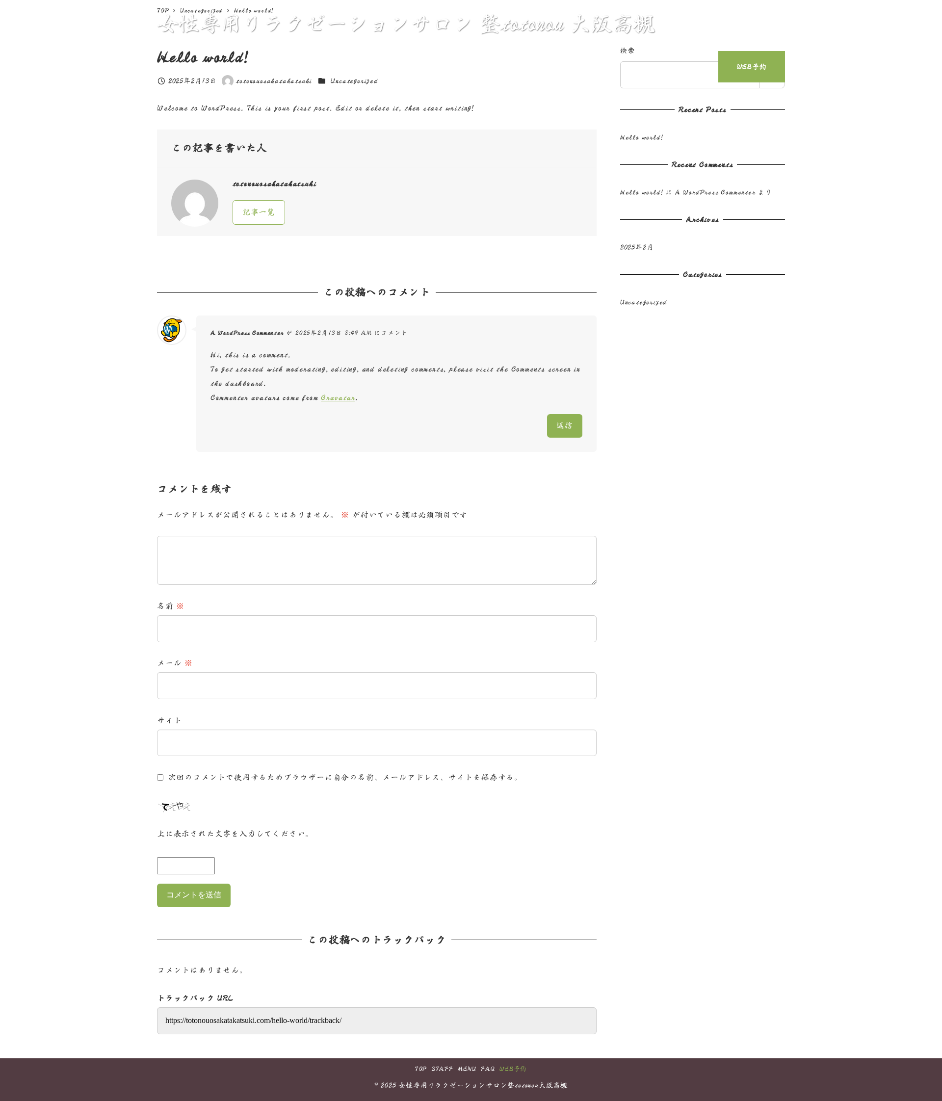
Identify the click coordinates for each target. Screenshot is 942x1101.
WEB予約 (513, 1069)
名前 (170, 606)
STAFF (442, 1069)
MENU (467, 1069)
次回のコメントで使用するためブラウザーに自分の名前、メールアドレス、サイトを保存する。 (345, 777)
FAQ (488, 1069)
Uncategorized (643, 302)
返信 (564, 425)
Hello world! (641, 137)
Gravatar (338, 397)
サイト (169, 720)
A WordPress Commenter (247, 333)
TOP (421, 1069)
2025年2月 (637, 247)
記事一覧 (258, 212)
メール (175, 663)
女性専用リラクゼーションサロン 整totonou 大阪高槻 (405, 23)
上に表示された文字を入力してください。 (235, 834)
